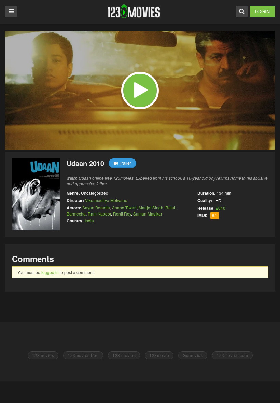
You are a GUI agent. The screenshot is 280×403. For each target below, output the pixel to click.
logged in (50, 272)
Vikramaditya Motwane (106, 200)
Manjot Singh (151, 207)
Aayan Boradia (96, 207)
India (89, 220)
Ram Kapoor (99, 214)
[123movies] (134, 11)
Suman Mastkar (147, 214)
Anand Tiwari (124, 207)
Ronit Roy (122, 214)
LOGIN (262, 11)
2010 (220, 208)
